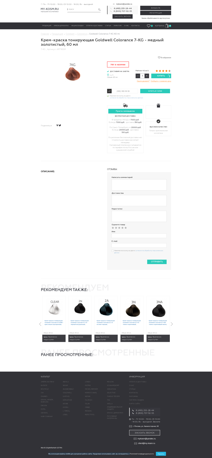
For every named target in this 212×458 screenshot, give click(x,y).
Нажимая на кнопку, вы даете (126, 97)
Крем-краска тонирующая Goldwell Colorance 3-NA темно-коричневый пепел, (158, 322)
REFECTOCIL (90, 414)
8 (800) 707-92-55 (123, 11)
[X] (60, 125)
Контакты (133, 393)
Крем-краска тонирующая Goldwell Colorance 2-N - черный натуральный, (80, 322)
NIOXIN (87, 396)
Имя (113, 232)
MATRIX (88, 385)
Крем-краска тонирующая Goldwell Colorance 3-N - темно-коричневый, (132, 322)
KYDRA (65, 407)
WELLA (110, 404)
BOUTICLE (45, 389)
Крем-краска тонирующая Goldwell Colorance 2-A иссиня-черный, (106, 322)
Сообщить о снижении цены (161, 81)
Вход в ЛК (155, 8)
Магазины (133, 396)
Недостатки (117, 209)
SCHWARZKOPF (113, 385)
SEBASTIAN (111, 389)
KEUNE (65, 404)
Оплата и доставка (137, 382)
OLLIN (87, 404)
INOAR (65, 385)
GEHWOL (44, 413)
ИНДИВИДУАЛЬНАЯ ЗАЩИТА (114, 408)
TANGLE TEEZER (113, 396)
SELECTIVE (111, 393)
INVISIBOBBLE (68, 389)
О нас (131, 385)
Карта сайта (134, 404)
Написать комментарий (122, 177)
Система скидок (136, 400)
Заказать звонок (122, 16)
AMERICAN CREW (47, 382)
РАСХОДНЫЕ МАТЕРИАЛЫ (112, 417)
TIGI (108, 400)
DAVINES (44, 396)
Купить (161, 76)
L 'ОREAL (66, 411)
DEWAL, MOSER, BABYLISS (47, 401)
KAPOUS (66, 396)
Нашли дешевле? (143, 81)
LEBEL (65, 414)
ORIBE (87, 407)
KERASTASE (67, 400)
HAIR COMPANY (47, 416)
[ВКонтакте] (57, 125)
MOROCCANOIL (91, 393)
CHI (42, 393)
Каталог (45, 377)
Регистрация (156, 13)
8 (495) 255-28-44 (123, 9)
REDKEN (88, 411)
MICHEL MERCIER (91, 389)
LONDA (87, 382)
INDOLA (66, 382)
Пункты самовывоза (125, 111)
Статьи (132, 389)
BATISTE (44, 385)
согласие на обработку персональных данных (126, 98)
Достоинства (118, 193)
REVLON (110, 382)
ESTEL (43, 409)
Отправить (157, 262)
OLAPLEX (88, 400)
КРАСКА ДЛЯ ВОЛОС (115, 413)
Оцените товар (118, 225)
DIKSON (44, 405)
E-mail (114, 241)
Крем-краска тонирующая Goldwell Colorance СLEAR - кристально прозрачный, (54, 322)
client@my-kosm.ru (146, 443)
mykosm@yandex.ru (124, 4)
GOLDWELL (67, 393)
